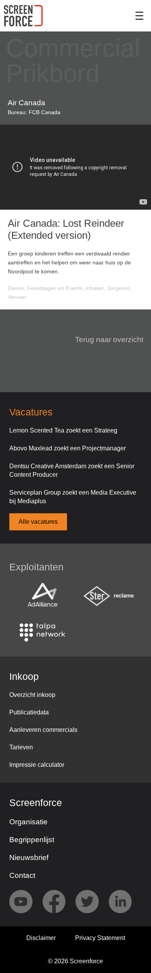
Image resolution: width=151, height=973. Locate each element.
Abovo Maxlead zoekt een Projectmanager (67, 448)
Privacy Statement (100, 938)
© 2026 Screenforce (75, 961)
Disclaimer (41, 938)
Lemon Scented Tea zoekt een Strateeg (63, 430)
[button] (104, 340)
